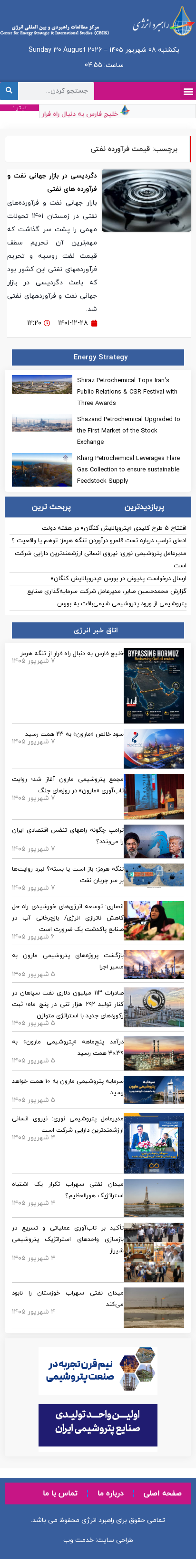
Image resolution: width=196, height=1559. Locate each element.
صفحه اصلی (163, 1493)
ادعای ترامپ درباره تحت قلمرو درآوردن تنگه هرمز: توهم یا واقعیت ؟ (98, 540)
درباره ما (111, 1493)
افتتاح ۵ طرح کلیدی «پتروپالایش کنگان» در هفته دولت (114, 528)
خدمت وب (78, 1540)
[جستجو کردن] (9, 91)
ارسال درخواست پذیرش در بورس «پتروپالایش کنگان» (118, 578)
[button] (188, 91)
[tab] (145, 507)
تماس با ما (60, 1493)
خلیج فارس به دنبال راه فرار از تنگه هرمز (65, 113)
